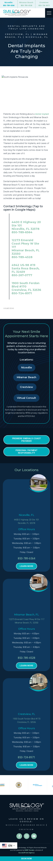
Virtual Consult (26, 397)
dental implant (42, 114)
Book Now (26, 858)
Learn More (26, 566)
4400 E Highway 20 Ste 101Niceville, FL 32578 (26, 521)
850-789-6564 (22, 232)
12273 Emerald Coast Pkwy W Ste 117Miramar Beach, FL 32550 (26, 621)
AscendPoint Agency (26, 853)
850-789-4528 (22, 257)
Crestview (26, 387)
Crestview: (44, 3)
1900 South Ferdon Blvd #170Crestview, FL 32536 (26, 720)
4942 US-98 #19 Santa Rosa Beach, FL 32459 (25, 268)
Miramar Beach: (26, 3)
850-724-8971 (22, 293)
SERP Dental (29, 850)
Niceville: (9, 3)
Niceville (26, 367)
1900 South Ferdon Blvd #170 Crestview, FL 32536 (26, 286)
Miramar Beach (26, 377)
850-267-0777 (22, 275)
